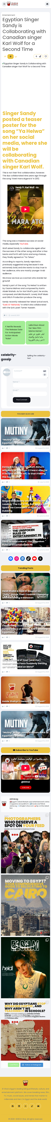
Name (16, 382)
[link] (46, 56)
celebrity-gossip (8, 357)
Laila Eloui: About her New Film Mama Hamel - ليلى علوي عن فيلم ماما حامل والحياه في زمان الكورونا (36, 332)
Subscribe (25, 788)
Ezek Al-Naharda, (11, 304)
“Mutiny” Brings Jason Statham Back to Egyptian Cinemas (25, 441)
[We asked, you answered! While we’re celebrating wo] (25, 842)
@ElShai (25, 781)
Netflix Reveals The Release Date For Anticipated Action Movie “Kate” (13, 332)
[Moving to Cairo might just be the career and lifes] (25, 905)
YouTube (24, 243)
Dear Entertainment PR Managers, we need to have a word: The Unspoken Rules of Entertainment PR (24, 541)
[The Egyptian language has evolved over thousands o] (25, 1030)
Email (16, 390)
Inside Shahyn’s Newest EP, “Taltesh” (24, 701)
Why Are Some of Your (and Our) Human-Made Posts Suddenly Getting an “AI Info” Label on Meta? (24, 663)
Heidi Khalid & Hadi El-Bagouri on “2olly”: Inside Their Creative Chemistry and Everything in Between (25, 594)
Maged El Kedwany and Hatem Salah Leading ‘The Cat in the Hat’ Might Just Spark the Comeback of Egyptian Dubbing (25, 505)
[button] (4, 4)
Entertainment (8, 15)
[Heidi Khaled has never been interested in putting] (25, 967)
